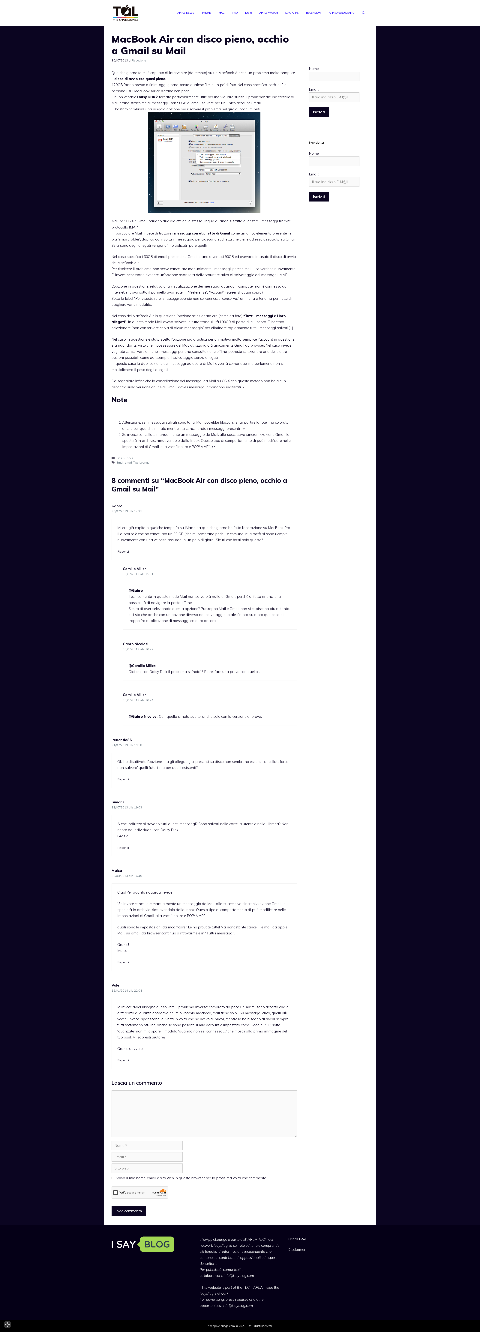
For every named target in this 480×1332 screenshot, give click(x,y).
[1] (291, 328)
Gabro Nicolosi (135, 644)
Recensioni (313, 12)
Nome (314, 68)
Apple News (185, 12)
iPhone (206, 12)
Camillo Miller (134, 568)
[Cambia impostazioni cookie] (7, 1324)
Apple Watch (268, 12)
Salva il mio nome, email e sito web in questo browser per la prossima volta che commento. (191, 1178)
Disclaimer (296, 1249)
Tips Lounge (141, 462)
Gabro (117, 506)
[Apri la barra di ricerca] (363, 12)
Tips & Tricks (124, 458)
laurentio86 (122, 740)
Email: (314, 89)
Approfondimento (342, 12)
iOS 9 (248, 12)
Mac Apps (292, 12)
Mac (221, 12)
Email (120, 462)
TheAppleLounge (213, 1239)
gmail (128, 462)
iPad (235, 12)
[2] (244, 387)
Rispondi (123, 551)
